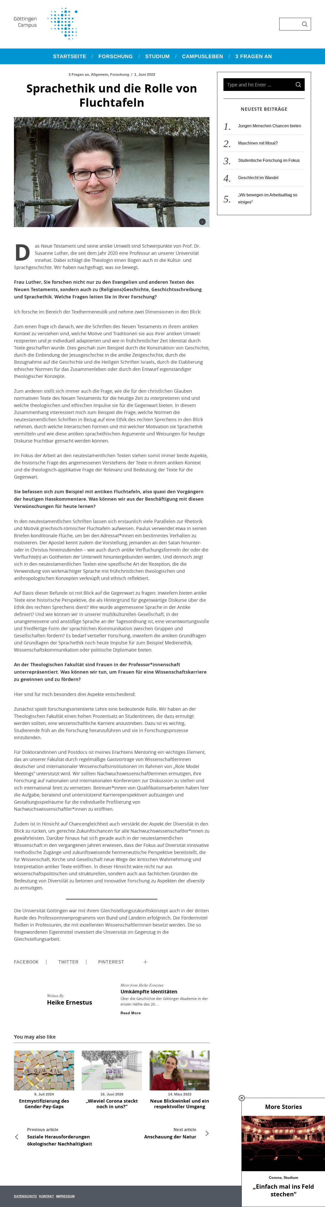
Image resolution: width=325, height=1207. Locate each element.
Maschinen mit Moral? (258, 143)
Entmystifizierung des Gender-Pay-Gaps (44, 1104)
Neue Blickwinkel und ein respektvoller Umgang (179, 1104)
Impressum (65, 1196)
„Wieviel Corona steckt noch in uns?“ (112, 1104)
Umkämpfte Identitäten (149, 991)
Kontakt (46, 1196)
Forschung (119, 74)
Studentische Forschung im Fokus (269, 160)
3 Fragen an (79, 74)
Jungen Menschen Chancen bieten (269, 126)
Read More (131, 1013)
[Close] (242, 1098)
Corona (275, 1178)
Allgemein (99, 74)
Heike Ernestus (69, 1002)
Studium (291, 1178)
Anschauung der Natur (170, 1133)
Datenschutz (25, 1196)
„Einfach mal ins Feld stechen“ (283, 1190)
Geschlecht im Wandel (258, 178)
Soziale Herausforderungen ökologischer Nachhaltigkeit (59, 1137)
